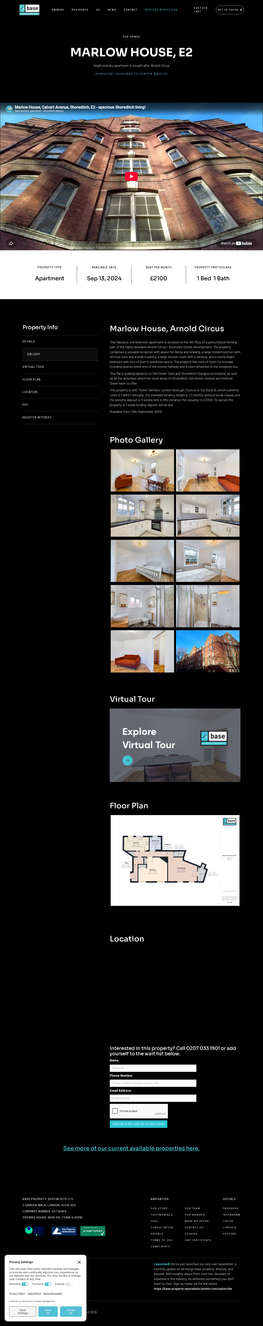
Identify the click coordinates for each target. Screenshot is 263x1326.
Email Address (120, 1091)
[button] (58, 10)
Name (114, 1060)
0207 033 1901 (201, 9)
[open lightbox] (142, 470)
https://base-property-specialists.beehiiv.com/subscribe (193, 1289)
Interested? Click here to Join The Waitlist (131, 74)
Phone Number (121, 1076)
